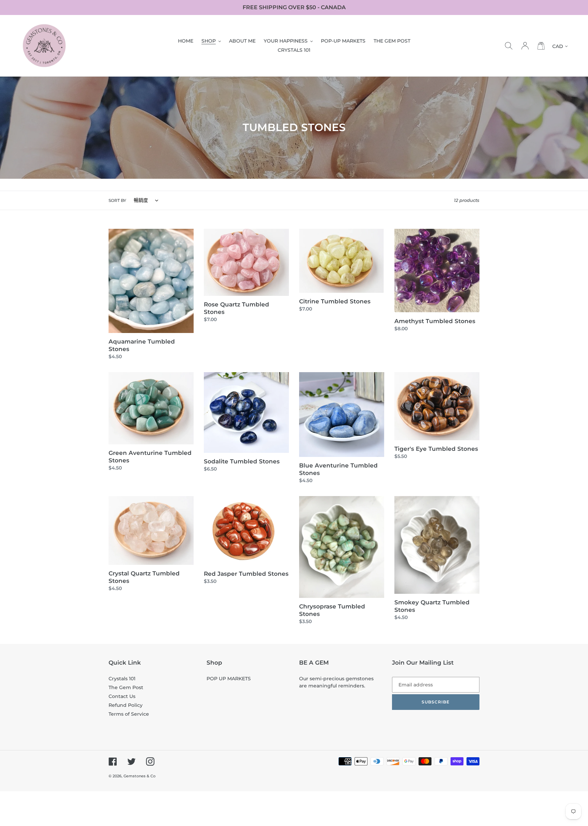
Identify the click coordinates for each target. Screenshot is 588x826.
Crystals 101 (122, 679)
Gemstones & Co (140, 776)
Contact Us (122, 696)
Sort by (117, 200)
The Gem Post (126, 687)
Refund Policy (126, 705)
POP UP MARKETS (229, 679)
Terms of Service (129, 714)
